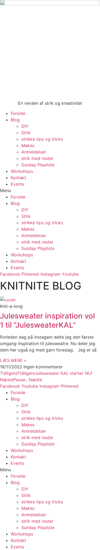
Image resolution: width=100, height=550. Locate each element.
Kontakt (18, 177)
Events (17, 184)
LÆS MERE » (13, 360)
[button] (50, 190)
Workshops (22, 171)
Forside (18, 113)
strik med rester (37, 158)
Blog (15, 119)
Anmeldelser (33, 152)
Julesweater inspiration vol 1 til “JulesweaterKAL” (47, 320)
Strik (26, 132)
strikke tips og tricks (42, 139)
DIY (25, 126)
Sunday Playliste (37, 164)
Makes (27, 145)
